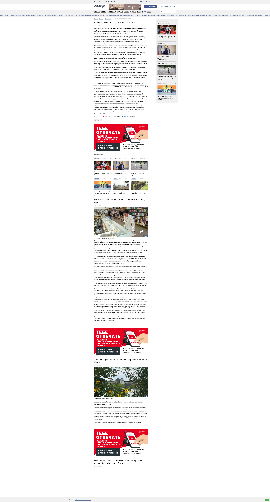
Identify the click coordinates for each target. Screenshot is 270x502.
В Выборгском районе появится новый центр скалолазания (79, 15)
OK (267, 499)
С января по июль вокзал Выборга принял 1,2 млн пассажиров (139, 15)
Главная (96, 18)
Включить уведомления (169, 6)
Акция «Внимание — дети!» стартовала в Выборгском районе (48, 15)
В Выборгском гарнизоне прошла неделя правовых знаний (109, 15)
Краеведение (108, 18)
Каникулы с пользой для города (244, 15)
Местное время (161, 63)
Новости (101, 18)
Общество (160, 43)
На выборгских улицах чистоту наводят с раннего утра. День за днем (16, 15)
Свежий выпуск (151, 6)
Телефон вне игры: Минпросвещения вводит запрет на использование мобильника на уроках (178, 15)
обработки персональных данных (83, 499)
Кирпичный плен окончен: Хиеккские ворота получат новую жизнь (218, 15)
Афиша (159, 23)
